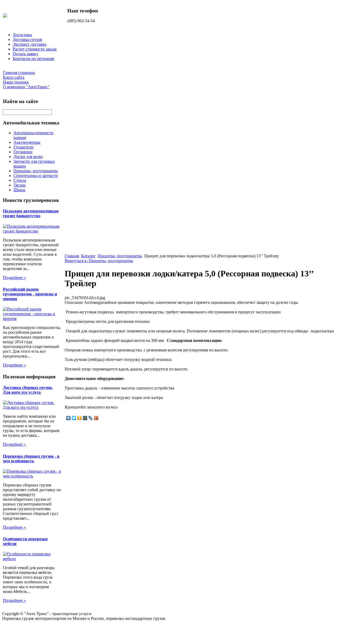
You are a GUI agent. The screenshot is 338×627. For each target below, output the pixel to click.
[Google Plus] (96, 418)
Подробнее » (14, 277)
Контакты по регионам (33, 58)
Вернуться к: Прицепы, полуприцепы (99, 260)
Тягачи (19, 185)
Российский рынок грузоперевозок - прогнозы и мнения (30, 294)
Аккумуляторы (26, 142)
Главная (72, 256)
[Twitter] (74, 418)
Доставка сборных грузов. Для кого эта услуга (28, 389)
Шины (19, 190)
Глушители (23, 147)
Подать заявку (25, 54)
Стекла (19, 180)
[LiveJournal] (90, 418)
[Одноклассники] (79, 418)
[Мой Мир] (85, 418)
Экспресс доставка (29, 44)
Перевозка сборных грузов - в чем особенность (31, 458)
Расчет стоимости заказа (35, 49)
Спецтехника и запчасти (35, 175)
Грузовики (22, 152)
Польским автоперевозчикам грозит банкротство (31, 213)
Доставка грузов (27, 39)
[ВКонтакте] (68, 418)
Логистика (22, 34)
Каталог (88, 256)
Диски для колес (28, 156)
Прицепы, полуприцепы (35, 171)
